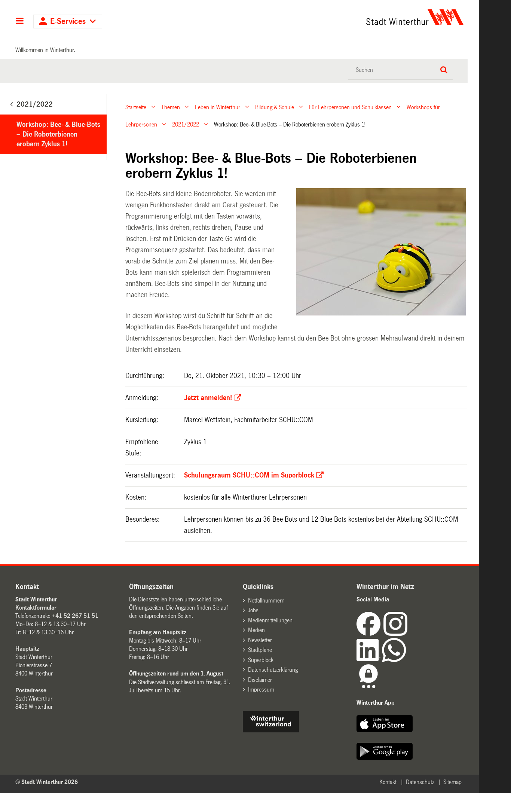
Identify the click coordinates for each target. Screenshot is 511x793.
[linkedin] (369, 660)
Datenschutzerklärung (273, 670)
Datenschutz (420, 782)
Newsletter (260, 640)
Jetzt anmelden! (208, 398)
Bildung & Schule (274, 107)
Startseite (135, 107)
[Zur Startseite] (345, 17)
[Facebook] (370, 634)
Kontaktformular (35, 607)
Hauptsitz (27, 649)
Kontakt (388, 782)
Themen (170, 107)
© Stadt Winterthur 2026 (46, 782)
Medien (256, 630)
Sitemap (452, 782)
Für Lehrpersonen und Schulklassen (350, 107)
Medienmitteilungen (270, 620)
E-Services (68, 21)
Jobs (253, 610)
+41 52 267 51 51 (75, 616)
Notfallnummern (266, 600)
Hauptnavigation (19, 21)
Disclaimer (260, 680)
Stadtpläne (260, 650)
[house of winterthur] (271, 730)
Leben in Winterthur (217, 107)
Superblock (260, 660)
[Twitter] (408, 634)
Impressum (261, 689)
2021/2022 (185, 124)
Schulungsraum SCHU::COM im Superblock (249, 475)
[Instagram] (395, 634)
